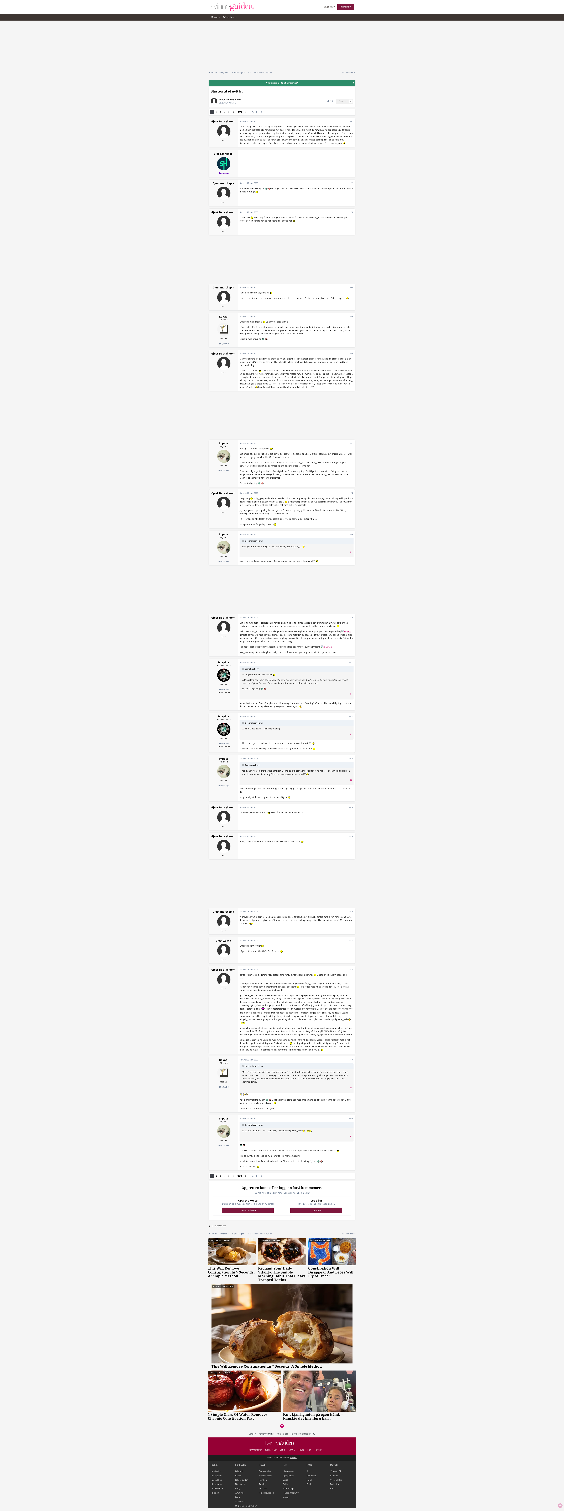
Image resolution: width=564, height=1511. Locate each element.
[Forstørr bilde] (344, 143)
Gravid (238, 1475)
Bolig (215, 1465)
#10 (351, 617)
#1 (351, 121)
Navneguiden (241, 1480)
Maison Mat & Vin (291, 1493)
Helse (301, 1450)
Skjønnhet (311, 1475)
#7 (351, 443)
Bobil (332, 1488)
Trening (262, 1484)
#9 (351, 534)
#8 (351, 493)
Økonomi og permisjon (246, 1506)
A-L (234, 102)
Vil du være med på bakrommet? (282, 82)
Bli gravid (239, 1471)
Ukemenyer (288, 1471)
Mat (309, 1450)
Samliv (291, 1450)
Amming (239, 1493)
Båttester (334, 1484)
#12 (351, 716)
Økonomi (216, 1493)
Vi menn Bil (335, 1471)
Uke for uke (240, 1484)
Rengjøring (217, 1484)
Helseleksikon (265, 1475)
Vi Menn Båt (336, 1480)
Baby (237, 1488)
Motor (334, 1465)
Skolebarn (240, 1501)
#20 (351, 1118)
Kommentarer (255, 1450)
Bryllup (310, 1484)
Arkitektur (216, 1471)
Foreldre (240, 1465)
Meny (216, 17)
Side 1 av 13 (257, 112)
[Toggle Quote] (243, 541)
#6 (351, 353)
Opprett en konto (248, 1210)
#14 (351, 807)
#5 (351, 316)
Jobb (282, 1450)
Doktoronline (265, 1471)
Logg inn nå (316, 1210)
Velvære (263, 1488)
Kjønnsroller (271, 1450)
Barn (237, 1497)
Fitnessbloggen (266, 1493)
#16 (351, 911)
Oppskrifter (288, 1475)
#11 (351, 662)
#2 (351, 183)
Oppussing (217, 1480)
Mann (309, 1480)
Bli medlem (345, 7)
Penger (318, 1450)
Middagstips (289, 1488)
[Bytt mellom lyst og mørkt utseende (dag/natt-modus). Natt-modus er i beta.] (314, 1433)
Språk (252, 1433)
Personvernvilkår (266, 1433)
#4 (351, 287)
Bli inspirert (217, 1475)
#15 (351, 836)
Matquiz (286, 1497)
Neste (239, 112)
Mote (309, 1465)
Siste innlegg (231, 17)
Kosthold (263, 1480)
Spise (285, 1480)
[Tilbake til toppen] (282, 1426)
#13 (351, 758)
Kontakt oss (282, 1433)
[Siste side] (246, 112)
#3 (351, 212)
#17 (351, 940)
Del (331, 101)
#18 (351, 969)
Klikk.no (293, 1458)
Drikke (286, 1484)
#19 (351, 1059)
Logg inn (329, 6)
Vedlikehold (217, 1488)
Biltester (334, 1475)
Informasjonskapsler (300, 1433)
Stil (308, 1471)
